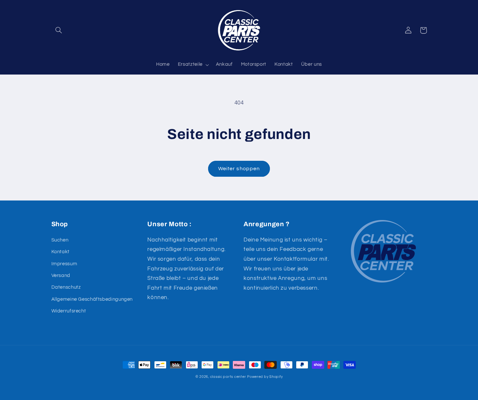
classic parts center (228, 377)
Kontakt (60, 251)
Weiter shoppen (239, 168)
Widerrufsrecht (68, 311)
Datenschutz (66, 287)
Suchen (60, 240)
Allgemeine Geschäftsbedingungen (92, 299)
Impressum (64, 263)
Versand (60, 275)
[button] (58, 30)
